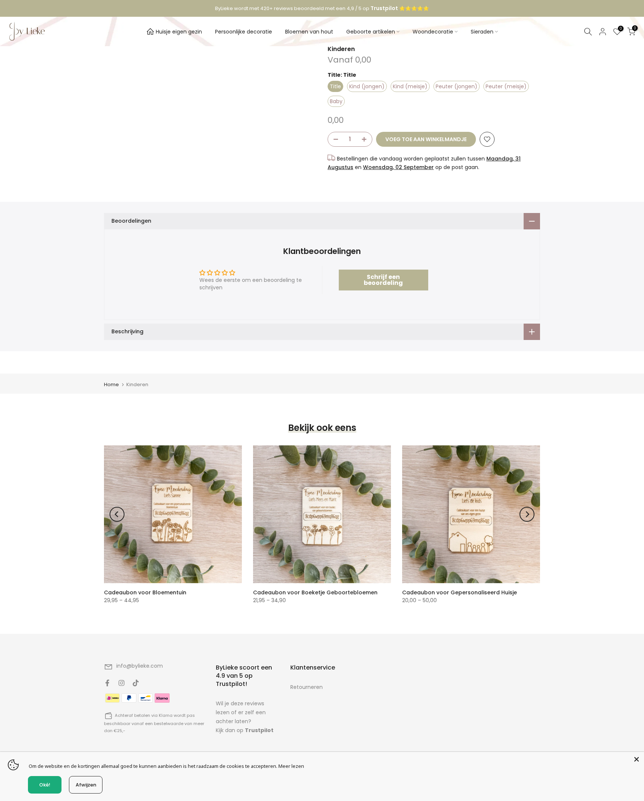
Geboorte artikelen (370, 31)
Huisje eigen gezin (179, 31)
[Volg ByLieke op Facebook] (107, 682)
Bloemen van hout (309, 31)
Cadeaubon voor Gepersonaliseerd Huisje (459, 592)
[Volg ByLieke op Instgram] (121, 682)
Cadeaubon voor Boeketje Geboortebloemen (315, 592)
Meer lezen (291, 766)
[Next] (527, 514)
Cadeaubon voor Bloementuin (145, 592)
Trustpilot (259, 730)
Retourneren (306, 687)
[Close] (636, 759)
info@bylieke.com (139, 666)
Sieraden (482, 31)
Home (111, 384)
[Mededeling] (322, 8)
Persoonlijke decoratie (243, 31)
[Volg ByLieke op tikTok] (135, 682)
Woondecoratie (433, 31)
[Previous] (117, 514)
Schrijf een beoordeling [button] (383, 280)
